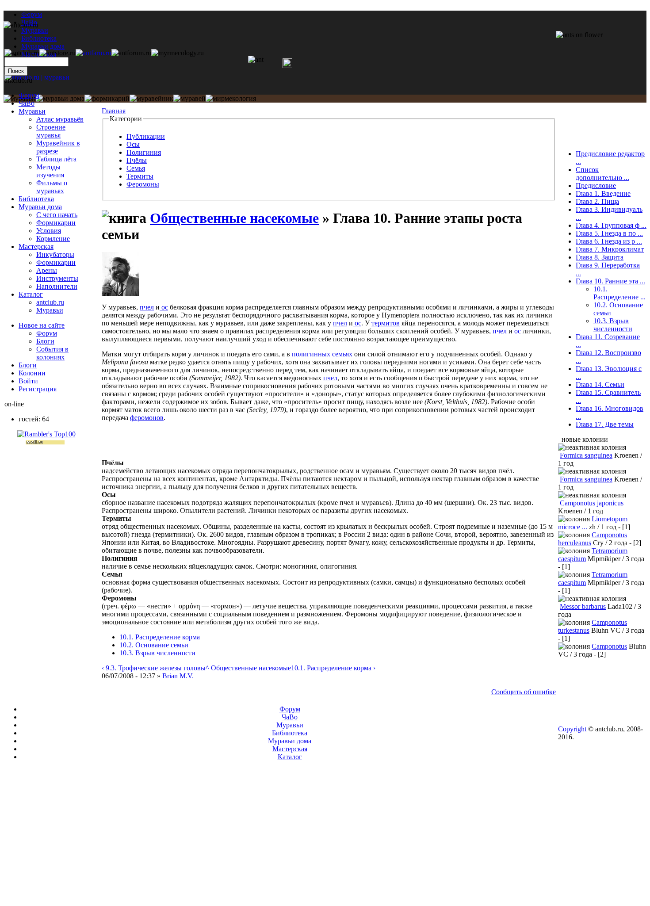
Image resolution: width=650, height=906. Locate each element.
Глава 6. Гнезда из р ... (609, 241)
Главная (114, 111)
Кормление (53, 238)
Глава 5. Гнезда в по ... (609, 233)
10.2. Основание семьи (153, 645)
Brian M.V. (178, 676)
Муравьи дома (40, 206)
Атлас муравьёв (60, 119)
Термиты (139, 176)
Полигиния (143, 152)
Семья (135, 168)
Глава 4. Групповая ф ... (611, 225)
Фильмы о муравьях (51, 187)
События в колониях (52, 353)
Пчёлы (136, 160)
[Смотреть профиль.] (120, 294)
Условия (48, 230)
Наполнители (56, 286)
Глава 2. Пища (597, 201)
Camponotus (609, 646)
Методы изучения (50, 171)
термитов (385, 323)
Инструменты (57, 278)
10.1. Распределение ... (619, 293)
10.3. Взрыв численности (157, 653)
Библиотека (36, 199)
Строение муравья (50, 131)
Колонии (32, 373)
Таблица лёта (56, 159)
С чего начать (56, 214)
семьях (342, 354)
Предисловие (596, 185)
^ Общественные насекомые (248, 668)
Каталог (31, 294)
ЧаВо (26, 103)
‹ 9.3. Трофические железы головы (154, 668)
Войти (28, 381)
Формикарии (56, 222)
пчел (147, 307)
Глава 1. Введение (603, 193)
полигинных (311, 354)
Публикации (145, 136)
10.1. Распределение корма (159, 637)
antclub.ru (50, 302)
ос (164, 307)
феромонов (147, 417)
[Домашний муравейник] (93, 53)
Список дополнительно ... (602, 173)
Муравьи (32, 111)
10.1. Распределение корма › (333, 668)
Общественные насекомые (234, 218)
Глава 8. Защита (599, 257)
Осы (133, 144)
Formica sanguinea (586, 455)
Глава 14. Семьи (600, 384)
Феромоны (142, 184)
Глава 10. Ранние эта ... (610, 281)
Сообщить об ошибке (523, 692)
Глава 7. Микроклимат (610, 249)
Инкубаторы (55, 254)
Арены (46, 270)
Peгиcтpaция (38, 389)
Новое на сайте (42, 325)
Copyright (572, 729)
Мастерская (36, 246)
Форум (31, 14)
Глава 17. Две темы (605, 424)
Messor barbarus (583, 606)
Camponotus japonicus (591, 503)
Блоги (45, 341)
